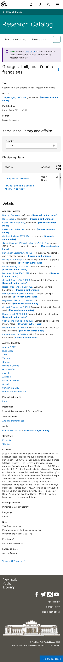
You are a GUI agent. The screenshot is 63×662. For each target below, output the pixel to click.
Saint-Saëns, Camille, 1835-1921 (18, 320)
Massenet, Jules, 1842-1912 (15, 273)
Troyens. (6, 358)
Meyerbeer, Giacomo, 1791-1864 (18, 253)
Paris (4, 401)
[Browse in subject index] (36, 430)
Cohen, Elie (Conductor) (13, 222)
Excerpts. (6, 440)
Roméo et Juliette (10, 365)
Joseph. (6, 373)
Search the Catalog (15, 39)
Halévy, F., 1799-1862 (13, 259)
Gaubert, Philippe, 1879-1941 (16, 236)
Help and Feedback (51, 659)
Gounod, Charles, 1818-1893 (16, 280)
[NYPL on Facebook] (37, 595)
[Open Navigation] (57, 4)
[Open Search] (48, 4)
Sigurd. (5, 384)
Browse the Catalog (43, 39)
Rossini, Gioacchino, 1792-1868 (17, 287)
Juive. (5, 354)
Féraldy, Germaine (11, 215)
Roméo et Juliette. (11, 380)
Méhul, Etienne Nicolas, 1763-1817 (18, 293)
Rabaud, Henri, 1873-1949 (15, 327)
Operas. (6, 362)
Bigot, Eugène (9, 219)
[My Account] (31, 4)
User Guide (30, 51)
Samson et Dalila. (10, 388)
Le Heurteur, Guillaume (13, 229)
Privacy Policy (53, 606)
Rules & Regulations (50, 611)
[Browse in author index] (44, 215)
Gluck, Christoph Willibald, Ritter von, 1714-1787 (25, 243)
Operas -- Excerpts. (11, 430)
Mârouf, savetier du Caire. (14, 391)
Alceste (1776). (9, 347)
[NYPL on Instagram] (50, 595)
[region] (31, 177)
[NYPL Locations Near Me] (39, 4)
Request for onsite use (18, 178)
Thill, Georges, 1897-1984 (14, 97)
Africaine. (6, 376)
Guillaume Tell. (9, 369)
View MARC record (12, 561)
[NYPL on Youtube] (57, 595)
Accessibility (54, 601)
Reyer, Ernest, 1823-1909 (14, 314)
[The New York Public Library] (4, 4)
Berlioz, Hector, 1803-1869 (15, 266)
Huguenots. (7, 351)
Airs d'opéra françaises (13, 420)
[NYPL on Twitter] (43, 595)
